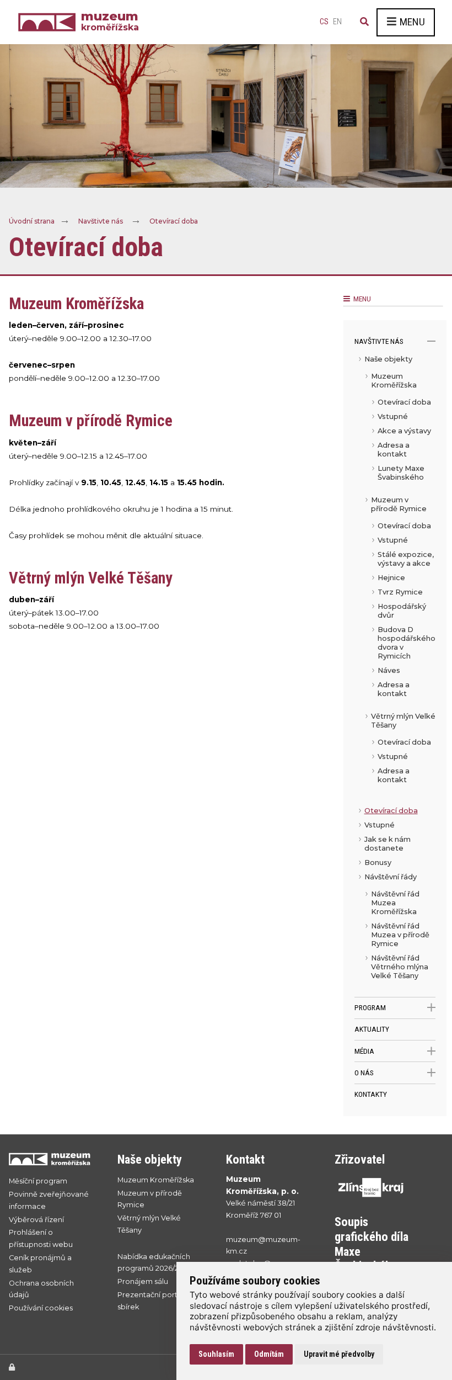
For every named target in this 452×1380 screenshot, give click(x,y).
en (337, 21)
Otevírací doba (173, 221)
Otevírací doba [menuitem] (404, 402)
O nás (364, 1072)
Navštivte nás (100, 221)
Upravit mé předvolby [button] (339, 1354)
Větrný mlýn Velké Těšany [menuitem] (403, 720)
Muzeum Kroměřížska (155, 1180)
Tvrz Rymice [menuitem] (400, 592)
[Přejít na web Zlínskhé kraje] (378, 1187)
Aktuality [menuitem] (371, 1029)
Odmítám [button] (269, 1354)
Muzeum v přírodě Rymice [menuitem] (399, 504)
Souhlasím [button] (216, 1354)
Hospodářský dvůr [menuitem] (402, 610)
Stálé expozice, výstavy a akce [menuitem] (406, 558)
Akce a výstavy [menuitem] (404, 431)
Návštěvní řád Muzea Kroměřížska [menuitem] (395, 903)
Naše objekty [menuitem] (388, 359)
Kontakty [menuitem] (370, 1094)
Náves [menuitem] (389, 670)
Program (370, 1007)
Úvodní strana (32, 221)
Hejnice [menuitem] (391, 578)
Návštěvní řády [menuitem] (390, 877)
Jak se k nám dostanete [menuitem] (387, 843)
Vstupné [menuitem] (393, 416)
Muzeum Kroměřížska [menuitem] (394, 380)
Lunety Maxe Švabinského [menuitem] (401, 472)
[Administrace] (12, 1367)
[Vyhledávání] (364, 22)
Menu (412, 21)
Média (364, 1051)
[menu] (394, 674)
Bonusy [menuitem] (377, 862)
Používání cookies (41, 1308)
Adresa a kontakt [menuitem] (394, 449)
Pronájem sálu (142, 1281)
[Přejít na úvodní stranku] (52, 1159)
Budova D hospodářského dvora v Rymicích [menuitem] (406, 642)
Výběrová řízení (36, 1220)
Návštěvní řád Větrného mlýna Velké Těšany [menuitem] (399, 967)
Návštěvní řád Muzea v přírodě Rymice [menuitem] (400, 935)
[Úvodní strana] (49, 22)
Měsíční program (38, 1181)
